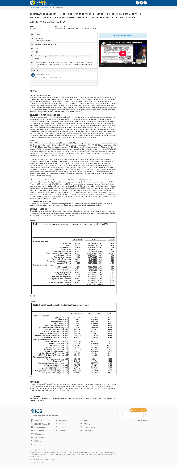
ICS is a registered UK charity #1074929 (43, 459)
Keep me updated (140, 410)
